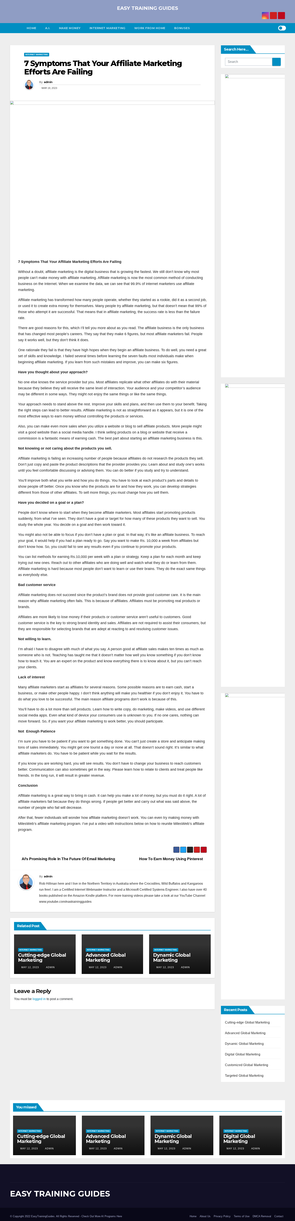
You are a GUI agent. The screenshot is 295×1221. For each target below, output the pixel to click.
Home (31, 28)
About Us (205, 1216)
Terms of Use (241, 1216)
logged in (39, 999)
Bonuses (182, 28)
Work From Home (149, 28)
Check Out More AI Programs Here (101, 1216)
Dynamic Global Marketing (171, 957)
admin (48, 82)
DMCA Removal (262, 1216)
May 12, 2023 (30, 967)
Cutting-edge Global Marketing (42, 957)
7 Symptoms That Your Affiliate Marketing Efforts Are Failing (103, 67)
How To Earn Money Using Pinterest (171, 859)
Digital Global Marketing (242, 1054)
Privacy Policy (222, 1216)
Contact (278, 1216)
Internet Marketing (107, 28)
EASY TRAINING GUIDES (147, 8)
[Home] (16, 28)
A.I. (47, 28)
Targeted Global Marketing (244, 1075)
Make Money (70, 28)
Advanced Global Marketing (106, 957)
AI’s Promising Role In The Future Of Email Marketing (68, 859)
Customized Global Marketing (246, 1065)
